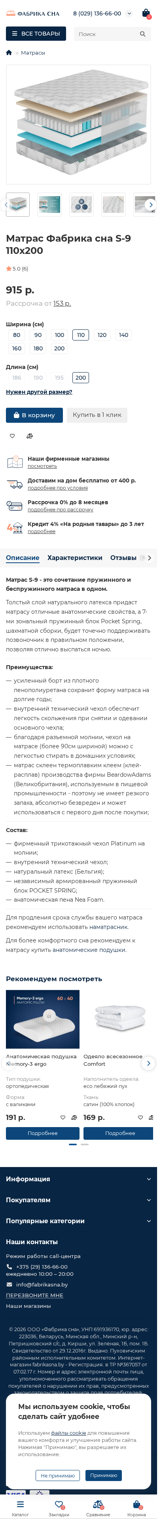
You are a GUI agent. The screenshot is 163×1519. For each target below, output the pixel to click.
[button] (73, 1144)
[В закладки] (12, 436)
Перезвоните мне (34, 1295)
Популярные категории (45, 1221)
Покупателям (28, 1200)
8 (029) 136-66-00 (97, 13)
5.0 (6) (20, 268)
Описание (23, 558)
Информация (28, 1179)
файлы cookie (68, 1433)
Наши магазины (28, 1306)
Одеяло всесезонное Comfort (112, 1060)
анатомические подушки (89, 949)
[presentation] (6, 205)
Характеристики (74, 558)
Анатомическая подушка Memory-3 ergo (41, 1060)
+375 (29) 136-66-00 (42, 1267)
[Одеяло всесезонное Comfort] (120, 1019)
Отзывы (128, 558)
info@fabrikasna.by (42, 1284)
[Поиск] (143, 34)
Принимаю (103, 1475)
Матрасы (33, 52)
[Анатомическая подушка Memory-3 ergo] (43, 1019)
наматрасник (108, 927)
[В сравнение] (30, 436)
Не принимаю (58, 1476)
